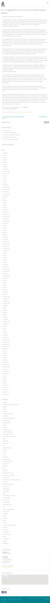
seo (3, 507)
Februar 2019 (5, 335)
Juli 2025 (4, 175)
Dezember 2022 (6, 241)
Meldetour (5, 470)
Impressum (4, 597)
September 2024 (6, 194)
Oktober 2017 (6, 369)
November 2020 (6, 298)
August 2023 (5, 223)
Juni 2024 (5, 200)
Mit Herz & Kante (6, 477)
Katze (4, 454)
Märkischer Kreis (6, 463)
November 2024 (6, 189)
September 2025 (6, 173)
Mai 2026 (5, 159)
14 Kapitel (16, 112)
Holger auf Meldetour (43, 116)
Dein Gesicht (5, 416)
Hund (4, 445)
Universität (5, 527)
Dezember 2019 (6, 321)
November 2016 (6, 392)
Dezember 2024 (6, 187)
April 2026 (5, 162)
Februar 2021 (5, 291)
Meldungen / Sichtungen (8, 472)
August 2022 (5, 250)
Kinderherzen (5, 457)
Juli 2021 (4, 280)
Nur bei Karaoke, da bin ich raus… (9, 137)
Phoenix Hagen (6, 491)
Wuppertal (5, 541)
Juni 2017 (5, 378)
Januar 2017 (5, 389)
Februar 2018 (5, 360)
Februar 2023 (5, 237)
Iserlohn (4, 452)
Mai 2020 (5, 312)
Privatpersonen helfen (7, 504)
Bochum (4, 411)
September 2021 (6, 276)
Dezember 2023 (6, 214)
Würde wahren (6, 543)
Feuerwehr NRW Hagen (7, 432)
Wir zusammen (6, 538)
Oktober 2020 (6, 301)
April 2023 (5, 232)
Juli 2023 (4, 225)
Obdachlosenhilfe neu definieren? (10, 132)
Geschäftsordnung (12, 599)
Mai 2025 (5, 180)
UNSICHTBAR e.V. (6, 532)
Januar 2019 (5, 337)
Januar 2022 (5, 266)
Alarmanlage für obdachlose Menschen (11, 404)
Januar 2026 (5, 169)
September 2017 (6, 371)
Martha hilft (5, 466)
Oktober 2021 (6, 273)
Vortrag (4, 536)
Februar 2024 (5, 210)
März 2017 (5, 385)
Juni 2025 (5, 178)
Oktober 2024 (6, 191)
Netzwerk (5, 482)
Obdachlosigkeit (21, 112)
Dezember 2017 (6, 364)
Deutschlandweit (6, 420)
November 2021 (6, 271)
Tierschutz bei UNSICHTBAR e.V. (9, 525)
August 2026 (5, 153)
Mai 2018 (5, 353)
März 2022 (5, 262)
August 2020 (5, 305)
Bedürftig (5, 409)
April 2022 (5, 260)
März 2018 (5, 357)
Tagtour (4, 520)
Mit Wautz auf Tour (7, 130)
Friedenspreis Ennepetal (8, 434)
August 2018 (5, 348)
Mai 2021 (5, 285)
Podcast (4, 493)
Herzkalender (5, 441)
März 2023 (5, 235)
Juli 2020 (4, 307)
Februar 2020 (5, 319)
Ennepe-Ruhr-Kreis (7, 429)
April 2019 (5, 330)
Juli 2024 (4, 198)
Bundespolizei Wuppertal (8, 413)
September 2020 (6, 303)
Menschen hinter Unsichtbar (9, 475)
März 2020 (5, 316)
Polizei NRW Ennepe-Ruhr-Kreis (9, 495)
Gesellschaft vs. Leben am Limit (9, 436)
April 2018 (5, 355)
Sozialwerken (5, 513)
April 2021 (5, 287)
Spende (4, 516)
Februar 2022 (5, 264)
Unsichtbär (5, 529)
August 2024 (5, 196)
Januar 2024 (5, 212)
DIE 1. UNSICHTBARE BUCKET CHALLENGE (11, 134)
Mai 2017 (5, 380)
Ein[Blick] (5, 427)
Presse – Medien (6, 500)
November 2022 (6, 244)
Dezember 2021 (6, 269)
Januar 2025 (5, 184)
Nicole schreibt (6, 486)
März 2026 (5, 164)
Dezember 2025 (6, 171)
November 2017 (6, 367)
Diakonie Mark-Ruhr (7, 422)
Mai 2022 (5, 257)
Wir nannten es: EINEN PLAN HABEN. (10, 139)
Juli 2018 (4, 351)
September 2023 (6, 221)
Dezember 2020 (6, 296)
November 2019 (6, 323)
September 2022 (6, 248)
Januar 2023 (5, 239)
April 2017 (5, 383)
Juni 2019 (5, 326)
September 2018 (6, 346)
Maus (4, 468)
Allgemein (5, 406)
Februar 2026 (5, 166)
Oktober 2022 (6, 246)
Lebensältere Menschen (8, 461)
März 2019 (5, 332)
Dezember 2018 (6, 339)
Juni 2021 (5, 282)
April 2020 (5, 314)
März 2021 (5, 289)
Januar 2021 (5, 294)
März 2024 (5, 207)
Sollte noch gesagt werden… (8, 509)
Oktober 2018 (6, 344)
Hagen (4, 438)
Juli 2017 (4, 376)
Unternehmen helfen (7, 534)
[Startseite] (2, 3)
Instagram (5, 450)
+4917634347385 (9, 565)
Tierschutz (5, 523)
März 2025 (5, 182)
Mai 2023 (5, 230)
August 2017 (5, 373)
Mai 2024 (5, 203)
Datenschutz (9, 597)
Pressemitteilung (6, 502)
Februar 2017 (5, 387)
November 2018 (6, 342)
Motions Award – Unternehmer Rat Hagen (11, 479)
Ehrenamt (5, 425)
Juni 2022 (5, 255)
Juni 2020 (5, 310)
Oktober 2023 (6, 219)
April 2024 (5, 205)
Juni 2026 (5, 157)
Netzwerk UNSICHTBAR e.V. (8, 484)
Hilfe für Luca (5, 443)
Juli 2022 (4, 253)
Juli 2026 (4, 155)
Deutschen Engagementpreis (9, 418)
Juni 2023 (5, 228)
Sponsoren (5, 518)
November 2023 (6, 216)
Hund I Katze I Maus (7, 447)
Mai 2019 (5, 328)
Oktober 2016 (6, 394)
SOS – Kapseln (6, 511)
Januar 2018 (5, 362)
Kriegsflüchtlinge (6, 459)
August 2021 (5, 278)
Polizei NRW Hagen (7, 498)
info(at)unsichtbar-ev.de (7, 567)
